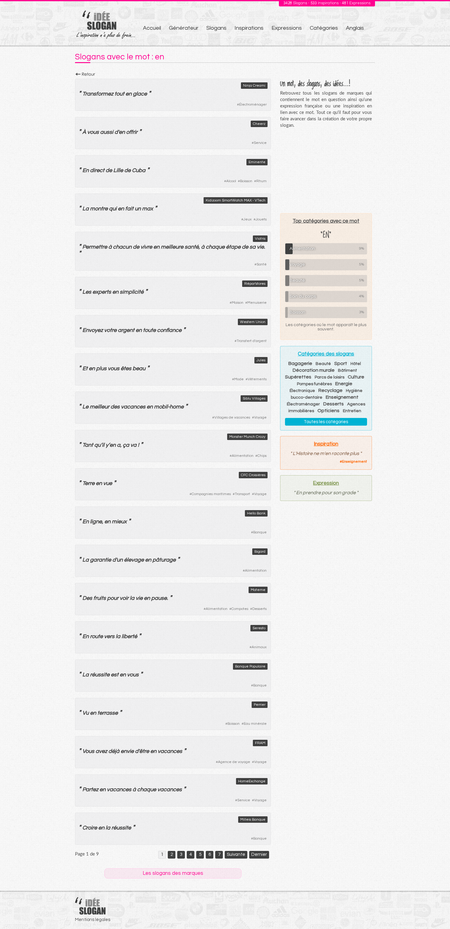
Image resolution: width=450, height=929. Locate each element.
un (138, 209)
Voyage (260, 417)
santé (192, 247)
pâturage (164, 560)
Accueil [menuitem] (152, 28)
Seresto (259, 628)
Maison (237, 303)
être (144, 751)
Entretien (352, 411)
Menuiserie (257, 303)
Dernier (259, 854)
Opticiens (328, 410)
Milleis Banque (252, 820)
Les (86, 292)
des (115, 407)
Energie (343, 383)
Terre (88, 483)
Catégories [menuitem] (324, 28)
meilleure (172, 247)
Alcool (231, 181)
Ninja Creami (254, 86)
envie (127, 751)
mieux (119, 522)
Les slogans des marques (173, 873)
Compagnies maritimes (211, 494)
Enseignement (342, 397)
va (133, 445)
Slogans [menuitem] (216, 28)
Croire (89, 828)
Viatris (260, 239)
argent (126, 330)
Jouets (261, 219)
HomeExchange (251, 781)
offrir (131, 132)
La (85, 209)
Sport (340, 363)
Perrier (259, 705)
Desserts (259, 609)
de (109, 170)
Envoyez (92, 330)
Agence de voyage (234, 762)
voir (124, 598)
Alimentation (242, 456)
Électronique (302, 391)
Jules (261, 360)
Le (85, 407)
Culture (356, 376)
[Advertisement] (326, 170)
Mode (239, 379)
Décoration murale (314, 370)
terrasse (107, 713)
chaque (215, 247)
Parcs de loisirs (329, 377)
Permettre (94, 247)
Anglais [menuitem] (355, 28)
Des (87, 598)
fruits (99, 598)
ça (126, 445)
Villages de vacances (232, 417)
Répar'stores (254, 284)
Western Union (252, 322)
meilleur (99, 407)
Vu (85, 713)
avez (101, 751)
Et (85, 368)
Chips (262, 456)
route (96, 636)
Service (260, 143)
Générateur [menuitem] (183, 28)
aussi (106, 132)
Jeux (247, 219)
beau (139, 368)
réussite (100, 675)
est (114, 675)
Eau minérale (255, 724)
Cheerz (259, 124)
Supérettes (298, 376)
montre (99, 209)
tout (119, 94)
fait (129, 209)
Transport (242, 494)
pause (159, 598)
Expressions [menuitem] (287, 28)
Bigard (259, 552)
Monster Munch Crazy (247, 437)
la (132, 598)
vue (107, 483)
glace (140, 94)
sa (252, 247)
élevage (134, 560)
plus (101, 368)
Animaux (259, 647)
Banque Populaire (250, 666)
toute (149, 330)
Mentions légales (92, 919)
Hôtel (356, 364)
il (103, 445)
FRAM (260, 743)
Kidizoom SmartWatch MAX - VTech (235, 200)
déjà (113, 751)
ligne (96, 522)
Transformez (97, 94)
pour (112, 598)
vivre (146, 247)
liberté (129, 636)
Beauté (323, 364)
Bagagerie (300, 363)
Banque (260, 532)
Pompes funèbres (314, 384)
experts (101, 292)
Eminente (257, 162)
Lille (118, 170)
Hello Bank (256, 513)
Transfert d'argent (252, 341)
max (147, 209)
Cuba (138, 170)
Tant (87, 445)
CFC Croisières (253, 475)
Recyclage (330, 390)
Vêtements (257, 379)
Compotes (239, 609)
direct (97, 170)
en (129, 94)
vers (109, 636)
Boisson (246, 181)
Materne (258, 590)
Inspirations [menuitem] (249, 28)
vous (93, 132)
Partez (90, 789)
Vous (88, 751)
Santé (262, 264)
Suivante (236, 854)
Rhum (261, 181)
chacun (122, 247)
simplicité (132, 292)
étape (233, 247)
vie (260, 247)
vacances (133, 407)
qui (113, 209)
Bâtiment (347, 370)
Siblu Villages (254, 399)
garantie (100, 560)
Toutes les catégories (326, 421)
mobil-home (169, 407)
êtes (126, 368)
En (85, 170)
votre (110, 330)
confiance (169, 330)
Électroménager (253, 105)
